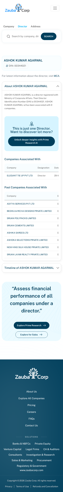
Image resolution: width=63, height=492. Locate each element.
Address (35, 26)
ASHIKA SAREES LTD (17, 233)
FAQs (32, 418)
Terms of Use (22, 486)
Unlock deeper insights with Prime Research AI (31, 141)
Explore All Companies (31, 398)
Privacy (8, 486)
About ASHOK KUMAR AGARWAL (25, 86)
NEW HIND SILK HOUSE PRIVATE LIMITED (28, 247)
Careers (31, 411)
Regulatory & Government (31, 465)
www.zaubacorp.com (31, 470)
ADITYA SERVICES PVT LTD (20, 204)
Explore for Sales (29, 334)
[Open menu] (55, 8)
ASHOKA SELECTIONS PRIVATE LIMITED (27, 240)
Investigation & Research (40, 454)
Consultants (15, 454)
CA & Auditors (51, 449)
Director (22, 26)
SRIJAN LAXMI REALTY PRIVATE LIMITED (27, 254)
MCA (56, 75)
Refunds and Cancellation (45, 486)
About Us (31, 391)
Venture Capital (12, 449)
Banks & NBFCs (21, 443)
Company (8, 26)
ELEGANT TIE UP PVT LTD (20, 175)
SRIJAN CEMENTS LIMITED (20, 225)
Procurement (44, 460)
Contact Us (31, 425)
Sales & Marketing (22, 460)
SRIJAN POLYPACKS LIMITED (21, 218)
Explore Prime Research (29, 325)
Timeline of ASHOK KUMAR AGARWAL (29, 267)
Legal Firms (32, 449)
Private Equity (43, 443)
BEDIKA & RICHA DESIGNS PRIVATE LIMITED (29, 211)
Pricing (31, 405)
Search (48, 36)
